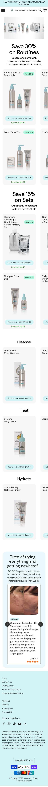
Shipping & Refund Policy (12, 693)
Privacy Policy (8, 686)
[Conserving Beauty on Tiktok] (14, 724)
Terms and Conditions (11, 689)
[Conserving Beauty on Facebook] (4, 724)
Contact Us (7, 682)
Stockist (5, 705)
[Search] (40, 10)
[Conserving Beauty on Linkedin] (25, 724)
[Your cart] (45, 10)
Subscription (7, 708)
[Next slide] (40, 624)
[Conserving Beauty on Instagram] (9, 724)
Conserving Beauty (31, 778)
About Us (6, 701)
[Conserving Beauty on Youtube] (20, 724)
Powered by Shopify (24, 781)
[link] (19, 97)
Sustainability (8, 712)
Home (4, 678)
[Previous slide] (7, 624)
